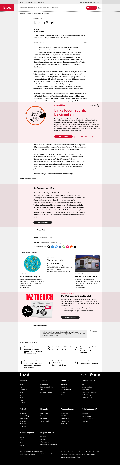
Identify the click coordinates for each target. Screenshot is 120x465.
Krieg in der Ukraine (46, 392)
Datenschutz (72, 454)
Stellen (63, 392)
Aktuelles (64, 384)
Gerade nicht (93, 105)
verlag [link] (21, 2)
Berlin (21, 397)
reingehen (23, 426)
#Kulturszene (43, 237)
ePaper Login (44, 442)
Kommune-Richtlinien (86, 452)
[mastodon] (91, 375)
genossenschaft (87, 387)
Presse (63, 395)
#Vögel (50, 237)
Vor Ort (63, 416)
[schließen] (98, 105)
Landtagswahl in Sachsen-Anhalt (48, 388)
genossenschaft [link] (87, 2)
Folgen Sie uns (85, 375)
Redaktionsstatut (73, 452)
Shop (21, 442)
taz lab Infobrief (45, 421)
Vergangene (65, 421)
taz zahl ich (85, 390)
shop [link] (35, 2)
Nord (21, 400)
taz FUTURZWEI (87, 416)
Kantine (22, 440)
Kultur (21, 392)
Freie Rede (23, 424)
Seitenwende (91, 454)
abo (83, 384)
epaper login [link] (96, 2)
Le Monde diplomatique (89, 419)
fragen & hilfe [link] (40, 2)
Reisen (22, 437)
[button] (99, 7)
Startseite (22, 13)
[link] (24, 7)
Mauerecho (23, 421)
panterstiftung (86, 395)
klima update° (24, 418)
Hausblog (64, 387)
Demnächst (64, 413)
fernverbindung (24, 416)
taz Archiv (85, 421)
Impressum (79, 454)
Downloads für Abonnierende (49, 445)
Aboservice (43, 439)
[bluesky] (95, 375)
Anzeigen (22, 445)
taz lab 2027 (65, 424)
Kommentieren (45, 242)
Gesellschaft (23, 390)
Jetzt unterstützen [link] (42, 222)
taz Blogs (85, 414)
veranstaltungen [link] (28, 2)
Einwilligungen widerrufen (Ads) (70, 457)
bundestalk (23, 413)
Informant (64, 454)
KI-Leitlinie (96, 452)
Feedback (43, 437)
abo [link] (81, 2)
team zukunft (44, 413)
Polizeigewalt (44, 384)
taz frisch (43, 416)
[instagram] (99, 375)
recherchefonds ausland (89, 392)
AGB (85, 454)
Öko (21, 387)
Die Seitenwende (66, 390)
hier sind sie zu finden (52, 335)
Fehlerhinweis (53, 242)
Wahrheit (29, 13)
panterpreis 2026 (87, 397)
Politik (21, 384)
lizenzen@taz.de (31, 454)
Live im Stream (65, 418)
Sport (21, 395)
